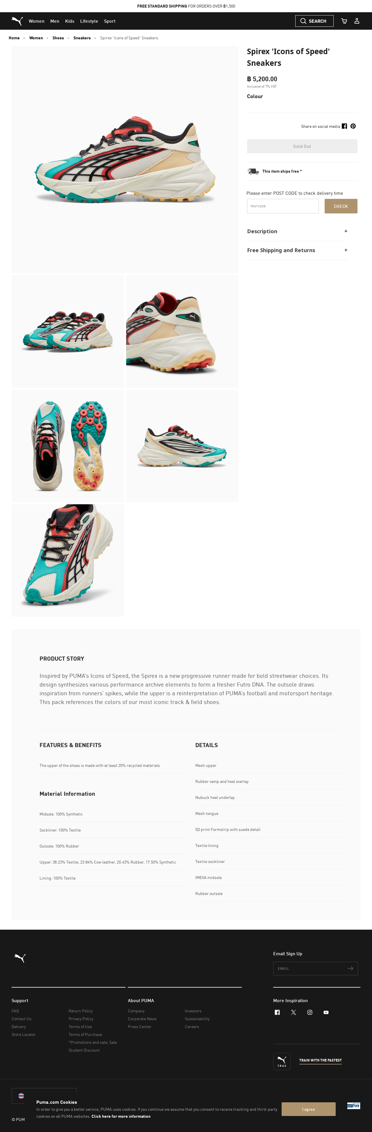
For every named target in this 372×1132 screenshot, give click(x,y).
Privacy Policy (81, 1018)
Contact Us (21, 1018)
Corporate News (142, 1018)
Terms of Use (80, 1026)
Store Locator (24, 1034)
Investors (193, 1010)
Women (36, 38)
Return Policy (81, 1010)
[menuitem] (36, 21)
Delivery (19, 1026)
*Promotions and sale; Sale (93, 1042)
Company (136, 1010)
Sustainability (197, 1018)
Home (14, 38)
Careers (192, 1026)
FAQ (15, 1010)
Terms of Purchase (85, 1034)
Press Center (139, 1026)
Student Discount (84, 1050)
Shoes (58, 38)
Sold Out (302, 146)
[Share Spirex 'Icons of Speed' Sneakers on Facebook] (344, 126)
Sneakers (82, 38)
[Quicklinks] (356, 21)
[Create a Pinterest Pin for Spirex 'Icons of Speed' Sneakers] (353, 126)
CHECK (341, 205)
